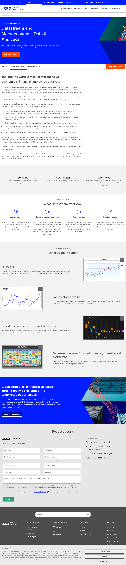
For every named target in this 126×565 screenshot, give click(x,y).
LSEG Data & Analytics (7, 15)
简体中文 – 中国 (85, 534)
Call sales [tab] (16, 438)
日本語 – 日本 (85, 531)
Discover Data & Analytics (31, 528)
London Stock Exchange (66, 2)
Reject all (104, 556)
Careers (110, 531)
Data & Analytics (34, 2)
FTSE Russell (49, 2)
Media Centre (112, 534)
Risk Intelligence (102, 2)
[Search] (123, 8)
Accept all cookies (105, 551)
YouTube (59, 534)
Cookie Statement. (51, 559)
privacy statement (40, 492)
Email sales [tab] (6, 438)
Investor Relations (113, 538)
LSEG (19, 2)
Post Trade (89, 2)
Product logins (31, 537)
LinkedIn (59, 527)
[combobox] (21, 465)
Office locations (112, 541)
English (82, 527)
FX (81, 2)
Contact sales (30, 533)
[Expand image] (122, 260)
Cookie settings (104, 561)
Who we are (111, 527)
